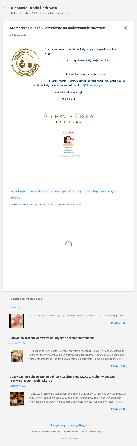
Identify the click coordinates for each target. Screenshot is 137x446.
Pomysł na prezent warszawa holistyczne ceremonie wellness (51, 338)
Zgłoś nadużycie (68, 438)
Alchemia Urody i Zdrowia (34, 8)
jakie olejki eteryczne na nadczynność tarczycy (55, 191)
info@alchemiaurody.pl (91, 85)
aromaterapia (18, 191)
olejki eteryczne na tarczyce (101, 191)
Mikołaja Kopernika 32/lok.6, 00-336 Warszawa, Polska (52, 204)
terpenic (15, 197)
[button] (126, 28)
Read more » (119, 323)
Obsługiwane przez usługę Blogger (69, 425)
